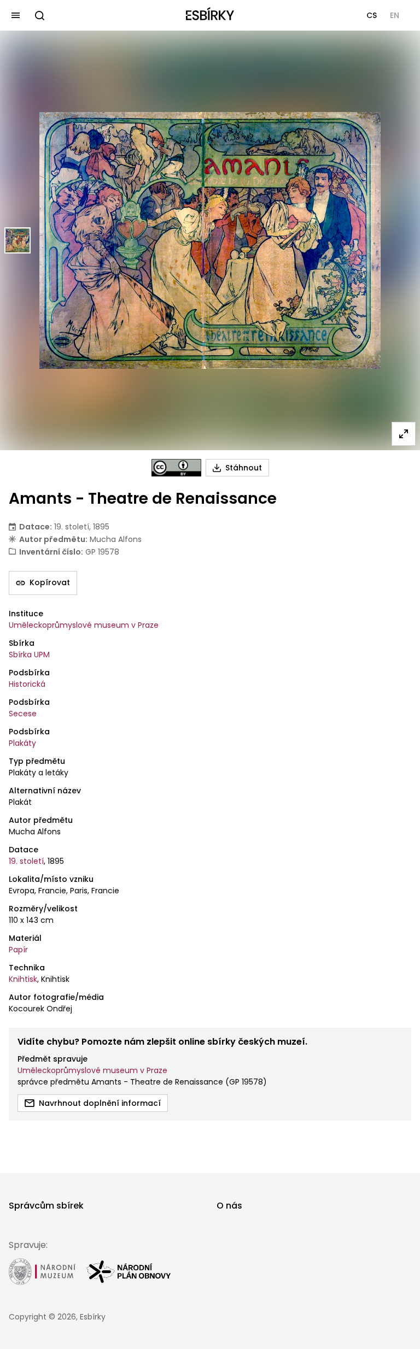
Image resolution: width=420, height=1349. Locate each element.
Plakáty (22, 743)
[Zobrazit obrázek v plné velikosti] (404, 434)
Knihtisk (23, 979)
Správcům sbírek (46, 1205)
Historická (27, 684)
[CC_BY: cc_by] (176, 467)
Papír (18, 949)
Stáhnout (243, 467)
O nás (229, 1205)
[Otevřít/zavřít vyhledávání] (39, 15)
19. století (26, 861)
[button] (371, 15)
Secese (23, 713)
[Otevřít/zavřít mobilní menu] (15, 15)
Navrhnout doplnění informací (100, 1103)
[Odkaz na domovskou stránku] (210, 15)
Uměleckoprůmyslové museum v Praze (84, 625)
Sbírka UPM (29, 654)
